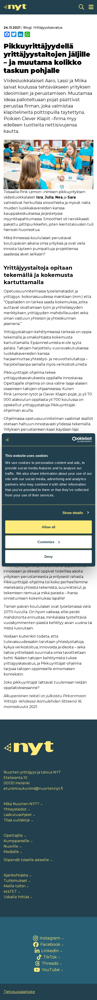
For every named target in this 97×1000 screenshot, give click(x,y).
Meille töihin (14, 886)
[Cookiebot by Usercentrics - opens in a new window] (72, 440)
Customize (45, 542)
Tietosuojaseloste (19, 992)
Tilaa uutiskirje (17, 820)
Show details (72, 512)
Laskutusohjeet (18, 815)
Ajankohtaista (16, 875)
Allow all (48, 527)
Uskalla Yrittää (16, 897)
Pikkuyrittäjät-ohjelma (24, 372)
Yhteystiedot (15, 809)
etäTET (10, 891)
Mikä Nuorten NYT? (21, 804)
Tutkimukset (15, 881)
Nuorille (11, 846)
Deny (48, 556)
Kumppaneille (16, 841)
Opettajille (13, 835)
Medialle (11, 852)
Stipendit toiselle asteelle (26, 860)
